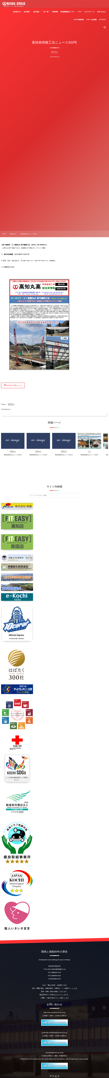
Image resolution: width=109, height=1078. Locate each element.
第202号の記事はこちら (14, 385)
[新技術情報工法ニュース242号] (38, 441)
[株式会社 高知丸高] (14, 3)
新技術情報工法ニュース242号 (38, 455)
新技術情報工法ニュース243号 (13, 455)
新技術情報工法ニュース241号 (64, 455)
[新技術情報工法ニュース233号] (89, 441)
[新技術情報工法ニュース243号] (12, 441)
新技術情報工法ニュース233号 (89, 455)
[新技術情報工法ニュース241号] (64, 441)
